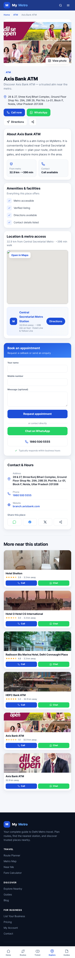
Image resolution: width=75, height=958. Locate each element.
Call (23, 583)
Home (7, 14)
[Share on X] (45, 522)
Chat (55, 583)
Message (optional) (17, 389)
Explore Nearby (13, 888)
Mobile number (15, 376)
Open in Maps (19, 255)
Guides (8, 894)
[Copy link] (61, 522)
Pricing (8, 921)
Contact (8, 933)
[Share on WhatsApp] (14, 522)
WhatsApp (40, 112)
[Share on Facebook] (30, 522)
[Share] (33, 122)
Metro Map (10, 861)
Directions (17, 121)
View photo (59, 60)
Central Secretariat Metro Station (31, 317)
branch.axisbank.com (26, 506)
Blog (6, 900)
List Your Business (14, 916)
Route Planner (12, 855)
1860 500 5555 (40, 441)
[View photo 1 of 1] (37, 42)
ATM (15, 14)
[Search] (60, 5)
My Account (11, 927)
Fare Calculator (13, 872)
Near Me (9, 866)
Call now (16, 112)
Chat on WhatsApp (37, 431)
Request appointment (37, 414)
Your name (13, 362)
